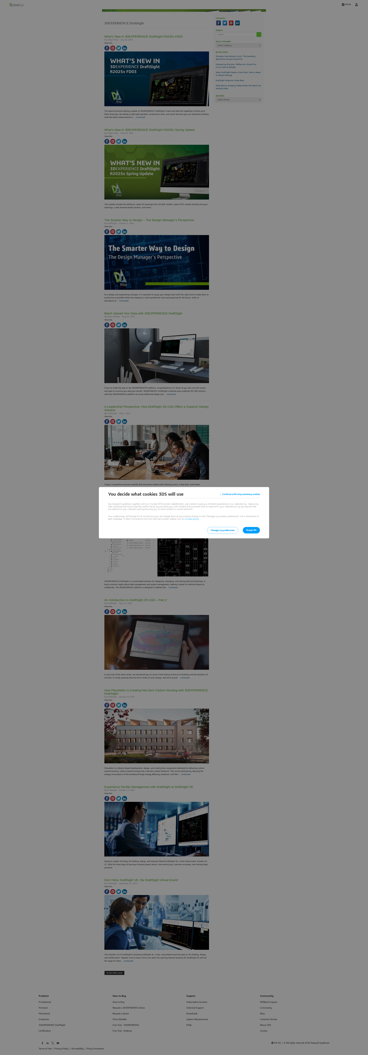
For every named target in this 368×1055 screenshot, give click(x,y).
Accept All (251, 530)
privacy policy (192, 519)
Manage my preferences (223, 530)
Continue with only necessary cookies (241, 494)
